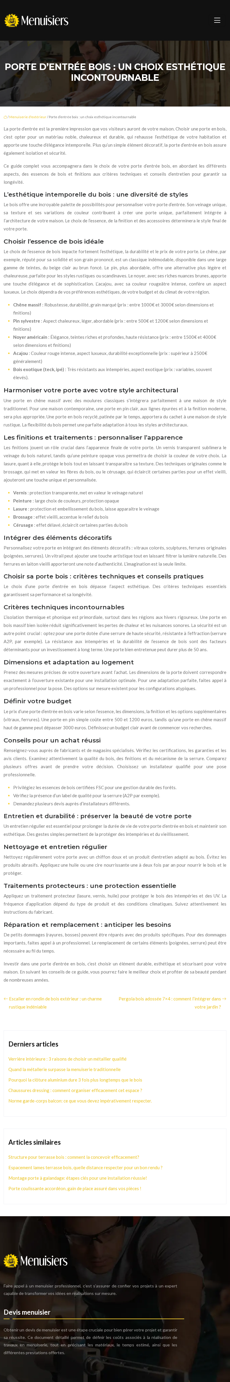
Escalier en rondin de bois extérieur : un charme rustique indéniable (55, 1002)
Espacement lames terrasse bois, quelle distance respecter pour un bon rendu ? (85, 1167)
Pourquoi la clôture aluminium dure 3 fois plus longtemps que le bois (75, 1079)
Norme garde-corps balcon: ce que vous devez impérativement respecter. (80, 1100)
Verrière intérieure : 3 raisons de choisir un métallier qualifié (67, 1058)
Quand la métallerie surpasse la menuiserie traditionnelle (64, 1069)
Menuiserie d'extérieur (27, 117)
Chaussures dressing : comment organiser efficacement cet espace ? (75, 1090)
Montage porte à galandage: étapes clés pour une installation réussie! (77, 1178)
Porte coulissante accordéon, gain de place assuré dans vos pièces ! (74, 1188)
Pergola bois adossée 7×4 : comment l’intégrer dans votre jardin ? (170, 1002)
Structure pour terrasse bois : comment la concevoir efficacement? (73, 1157)
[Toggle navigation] (217, 20)
